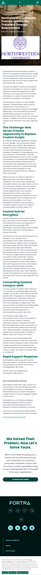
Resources (11, 10)
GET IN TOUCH (10, 551)
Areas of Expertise (12, 540)
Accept (5, 572)
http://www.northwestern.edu (14, 417)
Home (3, 10)
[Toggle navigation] (37, 2)
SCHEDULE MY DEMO (20, 479)
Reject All (12, 572)
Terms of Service (21, 561)
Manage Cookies (22, 572)
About (8, 546)
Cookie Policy (8, 561)
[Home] (3, 2)
